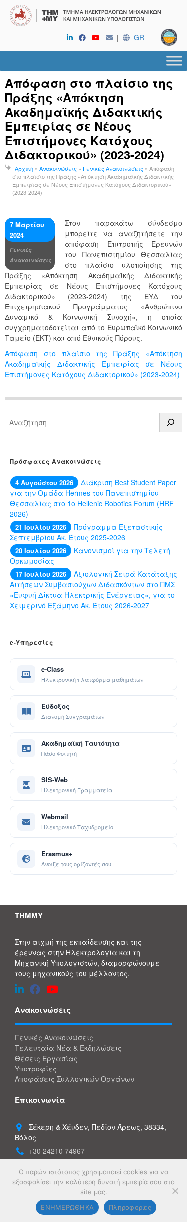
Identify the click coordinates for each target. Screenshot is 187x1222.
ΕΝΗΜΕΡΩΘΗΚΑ (67, 1207)
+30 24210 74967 (57, 1151)
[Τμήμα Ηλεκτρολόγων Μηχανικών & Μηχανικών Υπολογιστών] (93, 17)
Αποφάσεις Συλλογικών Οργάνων (74, 1079)
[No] (175, 1191)
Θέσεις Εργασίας (46, 1058)
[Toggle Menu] (174, 60)
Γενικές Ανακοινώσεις (113, 168)
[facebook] (84, 37)
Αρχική (24, 168)
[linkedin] (72, 37)
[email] (111, 37)
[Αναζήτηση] (170, 422)
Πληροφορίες (130, 1207)
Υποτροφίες (36, 1068)
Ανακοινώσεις (58, 168)
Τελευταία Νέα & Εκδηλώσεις (68, 1048)
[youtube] (98, 37)
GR (139, 37)
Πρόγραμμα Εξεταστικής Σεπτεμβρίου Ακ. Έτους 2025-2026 (86, 532)
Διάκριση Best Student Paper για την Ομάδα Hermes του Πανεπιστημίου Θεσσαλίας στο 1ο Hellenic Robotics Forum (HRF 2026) (93, 498)
